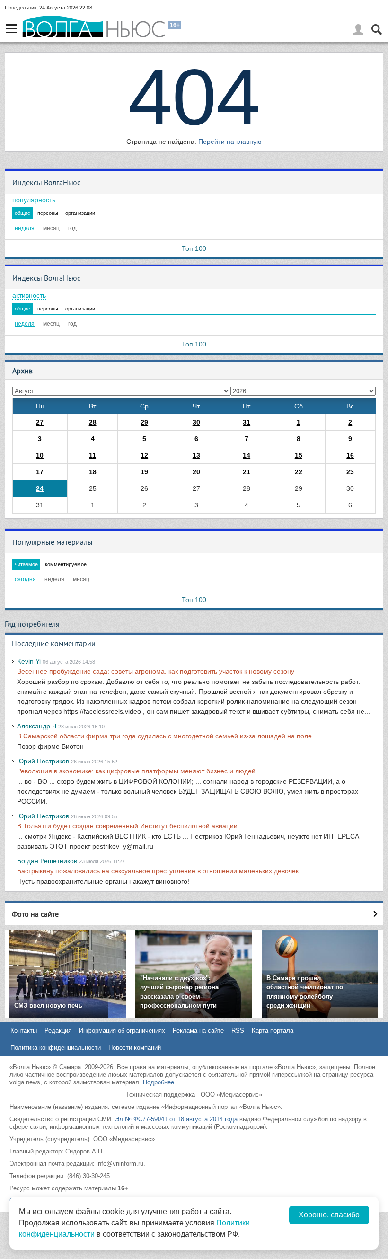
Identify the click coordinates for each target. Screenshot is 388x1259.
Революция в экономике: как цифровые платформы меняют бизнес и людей (136, 771)
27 (40, 422)
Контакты (23, 1030)
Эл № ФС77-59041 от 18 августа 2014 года (176, 1119)
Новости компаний (134, 1047)
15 (298, 455)
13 (196, 455)
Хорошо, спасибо (329, 1215)
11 (92, 455)
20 (196, 472)
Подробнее (158, 1082)
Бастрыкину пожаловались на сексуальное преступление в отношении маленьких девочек (158, 871)
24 (40, 488)
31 (246, 422)
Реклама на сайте (198, 1030)
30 (196, 422)
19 (144, 472)
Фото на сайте (35, 914)
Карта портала (272, 1030)
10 (40, 455)
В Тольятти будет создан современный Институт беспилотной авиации (127, 826)
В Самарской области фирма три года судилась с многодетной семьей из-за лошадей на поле (164, 736)
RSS (237, 1030)
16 (350, 455)
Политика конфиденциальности (55, 1047)
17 (40, 472)
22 (298, 472)
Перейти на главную (230, 141)
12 (144, 455)
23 (350, 472)
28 (93, 422)
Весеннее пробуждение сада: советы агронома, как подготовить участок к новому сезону (155, 671)
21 (246, 472)
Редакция (57, 1030)
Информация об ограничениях (122, 1030)
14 (246, 455)
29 (144, 422)
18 (93, 472)
